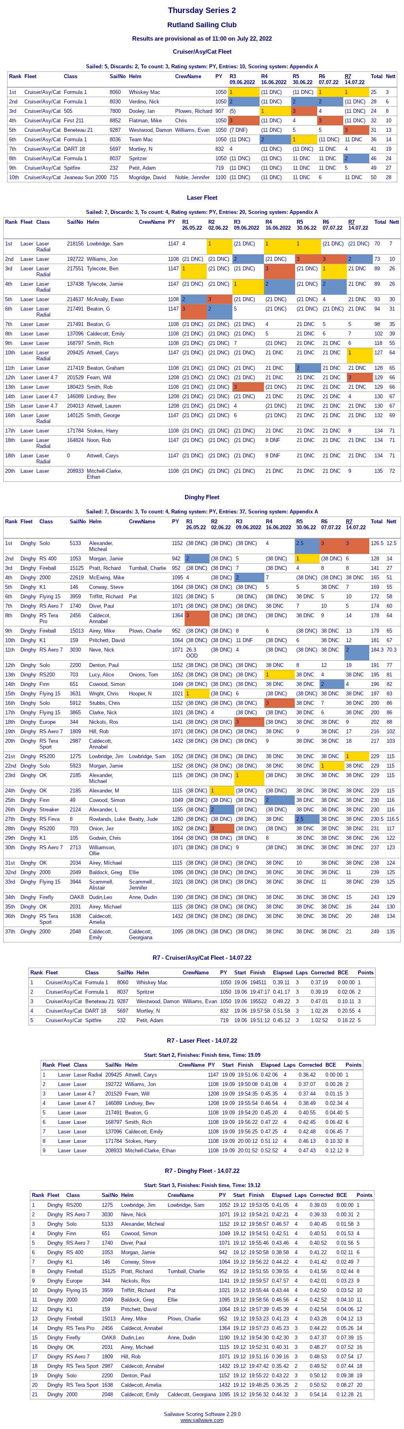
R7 (348, 76)
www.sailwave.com (202, 1420)
